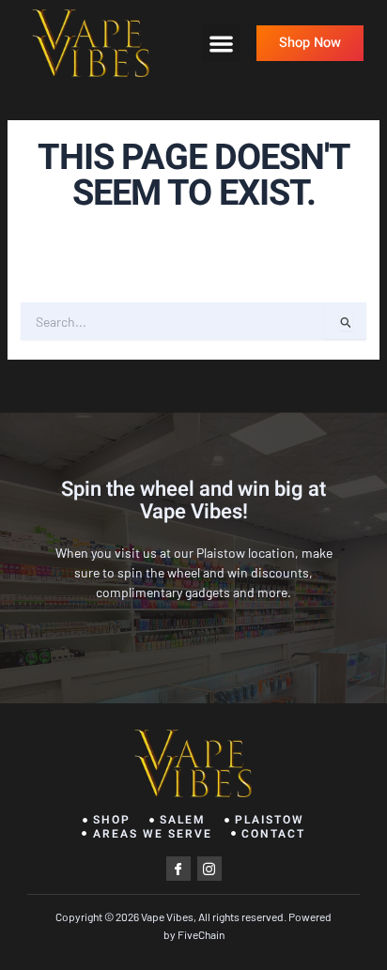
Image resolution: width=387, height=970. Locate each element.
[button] (221, 43)
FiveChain (200, 934)
